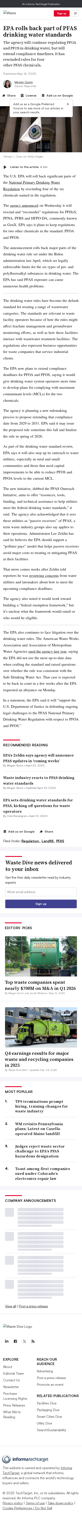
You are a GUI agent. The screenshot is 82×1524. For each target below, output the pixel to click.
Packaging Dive (48, 1410)
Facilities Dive (47, 1403)
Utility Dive (44, 1423)
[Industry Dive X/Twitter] (24, 1341)
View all (10, 1306)
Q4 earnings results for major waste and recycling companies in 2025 (39, 1059)
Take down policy (60, 1503)
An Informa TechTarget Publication (41, 4)
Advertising (45, 1371)
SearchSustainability (51, 1430)
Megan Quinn (24, 82)
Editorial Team (13, 1373)
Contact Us (11, 1380)
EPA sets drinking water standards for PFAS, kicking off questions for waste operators (38, 805)
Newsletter (11, 1387)
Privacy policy (13, 1503)
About (7, 1367)
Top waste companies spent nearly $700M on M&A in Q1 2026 (40, 985)
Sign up (61, 13)
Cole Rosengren (17, 816)
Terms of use (35, 1503)
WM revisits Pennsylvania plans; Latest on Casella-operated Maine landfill (39, 1128)
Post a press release (33, 1306)
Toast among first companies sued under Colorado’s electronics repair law (42, 1173)
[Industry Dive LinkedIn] (6, 1341)
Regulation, (31, 841)
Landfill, (48, 841)
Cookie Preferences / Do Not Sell (27, 1508)
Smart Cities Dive (49, 1416)
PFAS (60, 841)
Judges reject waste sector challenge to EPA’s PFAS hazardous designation (40, 1151)
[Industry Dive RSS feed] (33, 1341)
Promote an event (50, 1384)
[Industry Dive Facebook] (15, 1341)
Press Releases (14, 1405)
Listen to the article (29, 167)
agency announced (24, 205)
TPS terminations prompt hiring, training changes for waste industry (41, 1106)
